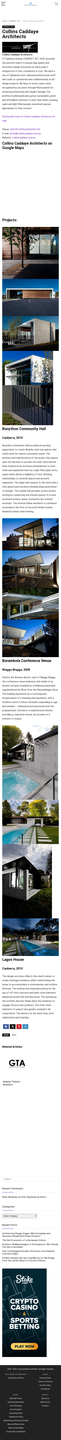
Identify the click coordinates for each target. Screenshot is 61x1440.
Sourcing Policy (15, 1413)
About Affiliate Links (15, 1424)
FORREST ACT (15, 21)
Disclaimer (45, 1389)
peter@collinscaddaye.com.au (25, 133)
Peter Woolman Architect (33, 1197)
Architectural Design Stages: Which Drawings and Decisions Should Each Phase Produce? (26, 1234)
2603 (14, 1035)
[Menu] (3, 4)
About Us (45, 1398)
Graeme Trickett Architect (11, 1083)
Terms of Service (45, 1381)
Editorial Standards (16, 1402)
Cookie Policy (45, 1385)
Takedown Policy (16, 1417)
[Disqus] (30, 1131)
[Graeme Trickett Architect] (16, 1055)
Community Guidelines (15, 1431)
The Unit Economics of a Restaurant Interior (24, 1240)
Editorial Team (16, 1398)
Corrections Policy (16, 1378)
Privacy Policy (45, 1378)
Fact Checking (16, 1406)
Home (4, 21)
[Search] (56, 4)
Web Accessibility (15, 1428)
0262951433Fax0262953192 (25, 129)
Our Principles (16, 1409)
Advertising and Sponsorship (15, 1420)
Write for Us (45, 1402)
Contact (45, 1406)
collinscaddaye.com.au (23, 137)
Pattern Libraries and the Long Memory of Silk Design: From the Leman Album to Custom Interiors (28, 1259)
